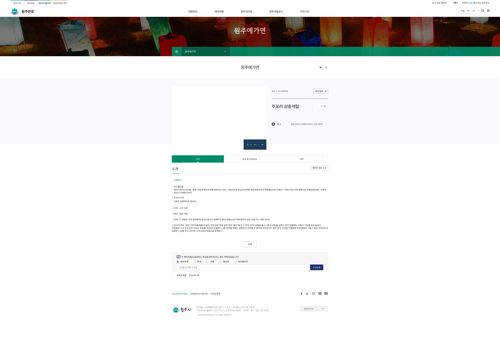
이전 (255, 144)
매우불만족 (243, 261)
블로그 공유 (320, 294)
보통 (212, 261)
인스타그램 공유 (314, 294)
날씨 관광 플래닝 (439, 2)
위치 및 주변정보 (249, 159)
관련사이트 (309, 308)
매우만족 (184, 261)
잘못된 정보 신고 (319, 167)
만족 (199, 261)
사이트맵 (488, 10)
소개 (198, 159)
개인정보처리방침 (179, 293)
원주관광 (31, 3)
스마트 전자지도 (482, 2)
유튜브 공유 (326, 294)
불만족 (226, 261)
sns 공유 (326, 67)
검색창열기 (482, 10)
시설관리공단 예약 (59, 3)
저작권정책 (215, 293)
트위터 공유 (308, 294)
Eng (463, 10)
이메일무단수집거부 (199, 293)
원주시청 (17, 3)
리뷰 (302, 159)
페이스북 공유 (302, 294)
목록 (250, 244)
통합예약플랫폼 (44, 3)
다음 (262, 144)
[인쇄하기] (320, 67)
